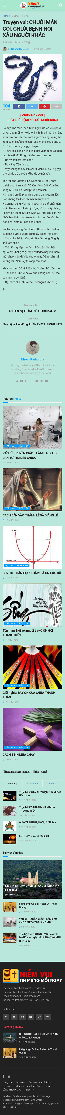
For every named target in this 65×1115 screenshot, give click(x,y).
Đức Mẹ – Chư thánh (39, 1082)
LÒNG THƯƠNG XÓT (13, 1089)
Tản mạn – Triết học (12, 1086)
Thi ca (47, 1086)
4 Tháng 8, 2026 (14, 895)
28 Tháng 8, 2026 (28, 912)
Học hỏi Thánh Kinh (16, 566)
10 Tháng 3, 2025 (11, 702)
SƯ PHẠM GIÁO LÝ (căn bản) (34, 836)
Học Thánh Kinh (33, 1086)
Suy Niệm (20, 1082)
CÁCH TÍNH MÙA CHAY (19, 754)
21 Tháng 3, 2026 (28, 945)
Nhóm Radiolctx (20, 49)
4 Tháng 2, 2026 (11, 463)
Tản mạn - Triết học (20, 16)
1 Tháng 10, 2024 (11, 640)
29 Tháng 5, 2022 (42, 49)
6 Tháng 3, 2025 (11, 760)
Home (5, 16)
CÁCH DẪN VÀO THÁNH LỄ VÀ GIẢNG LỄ (30, 515)
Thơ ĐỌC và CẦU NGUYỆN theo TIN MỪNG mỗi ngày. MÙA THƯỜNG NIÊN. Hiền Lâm (40, 937)
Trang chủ (7, 1082)
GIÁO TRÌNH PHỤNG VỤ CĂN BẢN (37, 822)
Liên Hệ (30, 1089)
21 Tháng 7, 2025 (11, 520)
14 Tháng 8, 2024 (11, 578)
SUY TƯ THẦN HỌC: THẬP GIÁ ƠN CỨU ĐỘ (32, 573)
